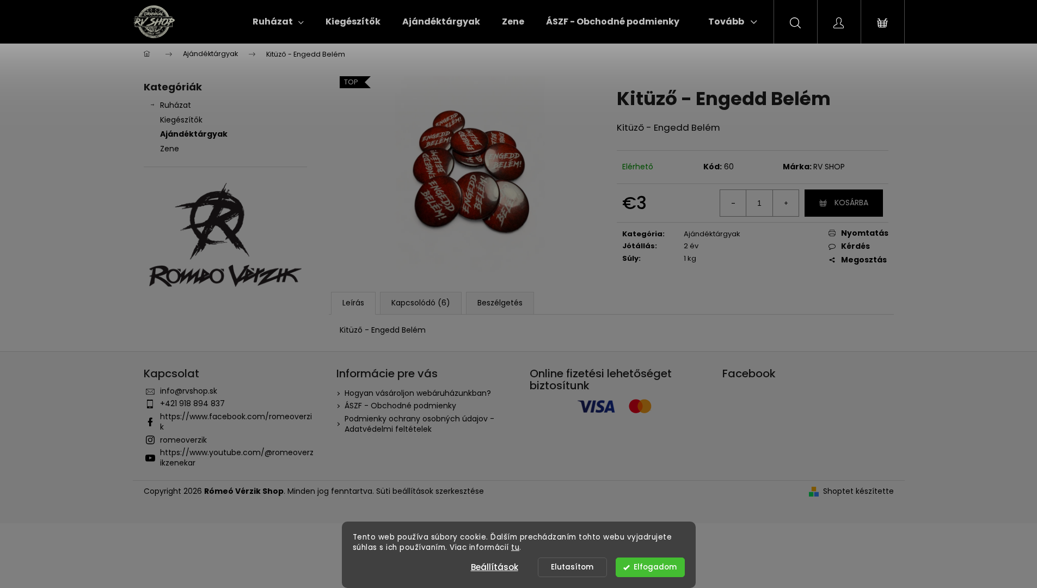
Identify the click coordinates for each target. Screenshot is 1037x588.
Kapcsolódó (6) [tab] (420, 302)
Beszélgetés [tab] (500, 302)
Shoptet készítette (858, 491)
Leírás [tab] (353, 302)
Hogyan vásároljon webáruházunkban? (418, 393)
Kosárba (851, 202)
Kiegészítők (181, 119)
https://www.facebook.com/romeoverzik (236, 421)
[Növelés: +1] (785, 203)
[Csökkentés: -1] (733, 203)
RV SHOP (829, 166)
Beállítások (494, 567)
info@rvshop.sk (188, 390)
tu (515, 547)
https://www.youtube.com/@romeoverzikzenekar (237, 457)
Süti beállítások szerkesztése (430, 491)
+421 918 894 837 (192, 403)
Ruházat (175, 105)
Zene (169, 148)
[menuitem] (278, 22)
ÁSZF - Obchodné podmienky (400, 405)
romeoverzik (183, 439)
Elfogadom (655, 567)
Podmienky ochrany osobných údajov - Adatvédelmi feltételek (419, 423)
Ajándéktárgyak (194, 133)
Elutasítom (572, 567)
